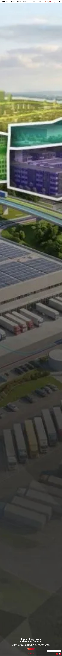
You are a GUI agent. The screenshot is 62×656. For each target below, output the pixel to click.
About (40, 1)
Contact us (52, 1)
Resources (34, 1)
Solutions (19, 1)
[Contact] (57, 654)
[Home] (4, 1)
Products (13, 1)
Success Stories (26, 1)
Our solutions (27, 648)
